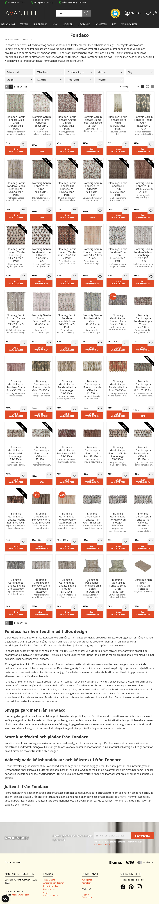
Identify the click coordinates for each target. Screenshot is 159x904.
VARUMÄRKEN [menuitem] (129, 24)
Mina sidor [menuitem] (136, 13)
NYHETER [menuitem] (101, 24)
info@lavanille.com (20, 894)
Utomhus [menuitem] (84, 24)
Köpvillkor (86, 882)
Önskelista (87, 897)
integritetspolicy (102, 844)
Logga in (85, 894)
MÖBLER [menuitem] (67, 24)
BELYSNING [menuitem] (8, 24)
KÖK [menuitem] (54, 24)
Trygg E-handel (50, 879)
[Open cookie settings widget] (5, 898)
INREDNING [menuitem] (40, 24)
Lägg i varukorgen (16, 150)
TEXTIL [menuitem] (24, 24)
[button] (148, 13)
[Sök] (86, 13)
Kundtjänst (87, 879)
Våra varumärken (51, 895)
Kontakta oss (49, 889)
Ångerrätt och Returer (53, 882)
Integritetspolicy (50, 886)
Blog (45, 892)
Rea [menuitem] (114, 24)
